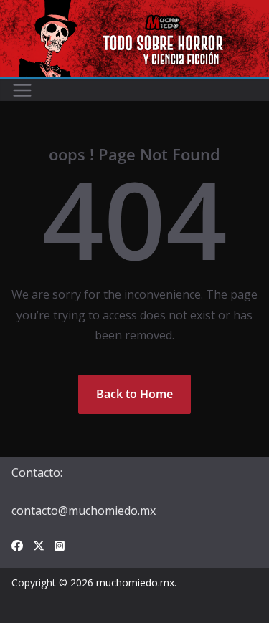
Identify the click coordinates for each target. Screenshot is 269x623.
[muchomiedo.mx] (134, 10)
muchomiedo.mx (135, 582)
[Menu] (22, 90)
